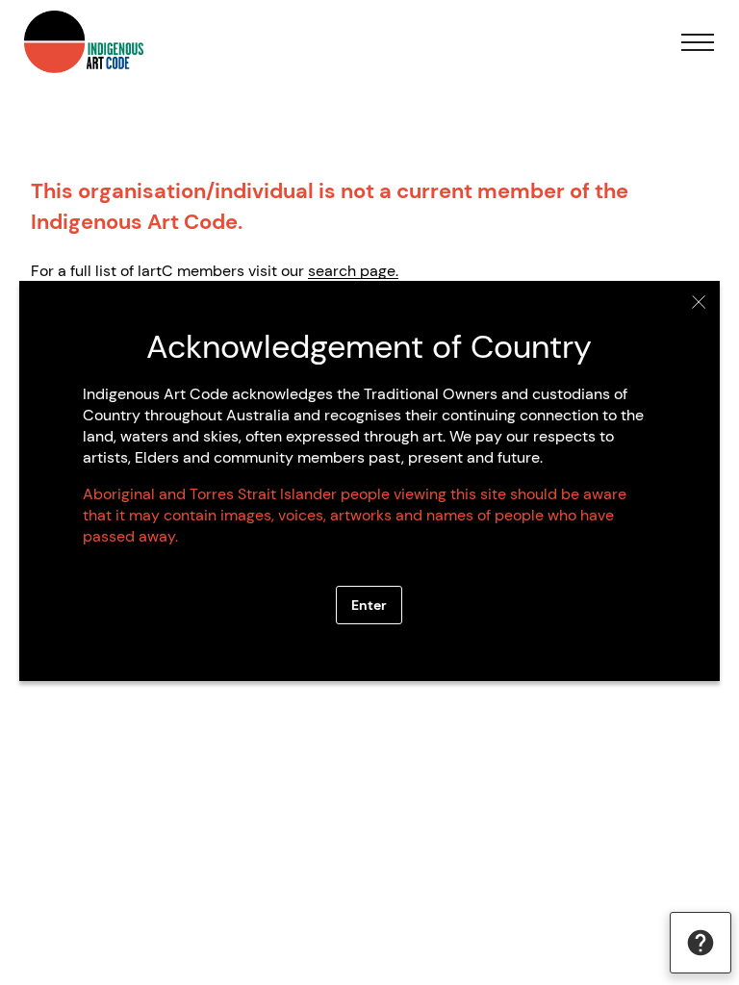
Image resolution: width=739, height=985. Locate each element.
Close (699, 302)
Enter (369, 605)
